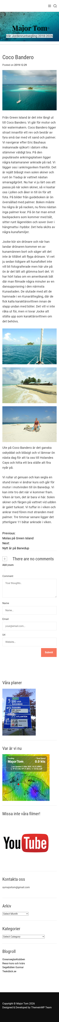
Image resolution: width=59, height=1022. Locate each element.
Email (5, 619)
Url (3, 634)
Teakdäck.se (9, 971)
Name (5, 603)
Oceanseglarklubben (13, 959)
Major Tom (29, 27)
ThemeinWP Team (41, 1007)
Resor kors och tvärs (13, 963)
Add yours (8, 564)
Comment (7, 576)
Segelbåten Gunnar (13, 967)
